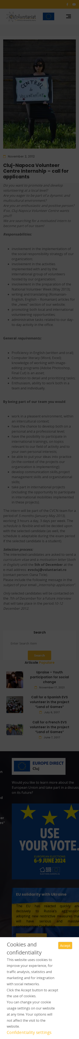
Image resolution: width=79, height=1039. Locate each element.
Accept (65, 945)
